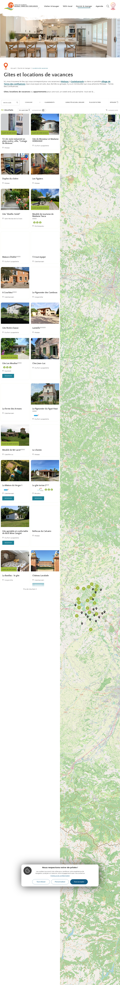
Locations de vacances (40, 68)
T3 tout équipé (39, 257)
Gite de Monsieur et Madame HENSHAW (45, 140)
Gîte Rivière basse (10, 328)
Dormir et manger (24, 68)
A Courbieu (7, 292)
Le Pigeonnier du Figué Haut (45, 409)
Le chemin (37, 450)
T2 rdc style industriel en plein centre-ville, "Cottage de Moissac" (14, 141)
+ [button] (117, 116)
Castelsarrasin (77, 81)
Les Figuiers (37, 179)
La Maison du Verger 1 (12, 485)
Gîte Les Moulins (9, 363)
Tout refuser (41, 882)
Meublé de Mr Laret (11, 450)
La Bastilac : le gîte (10, 575)
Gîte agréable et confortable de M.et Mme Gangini (15, 532)
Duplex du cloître (10, 179)
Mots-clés (7, 102)
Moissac (65, 81)
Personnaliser (60, 882)
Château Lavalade (40, 575)
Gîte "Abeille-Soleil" (11, 214)
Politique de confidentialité (60, 876)
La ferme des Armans (12, 409)
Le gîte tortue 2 (39, 485)
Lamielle (36, 328)
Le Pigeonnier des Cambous (44, 292)
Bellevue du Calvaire (41, 531)
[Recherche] (108, 6)
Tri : (23, 110)
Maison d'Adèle (9, 257)
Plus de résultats (29, 589)
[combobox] (33, 102)
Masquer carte (113, 110)
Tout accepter (79, 882)
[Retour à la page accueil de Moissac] (22, 6)
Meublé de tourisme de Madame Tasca (42, 215)
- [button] (117, 118)
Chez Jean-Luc (39, 363)
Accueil (13, 68)
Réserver (8, 376)
